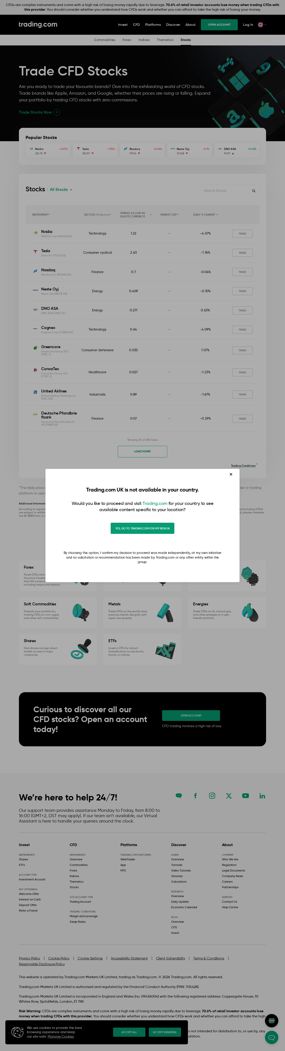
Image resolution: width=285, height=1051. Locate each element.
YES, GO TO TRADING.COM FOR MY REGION (142, 528)
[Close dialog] (231, 474)
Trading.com (154, 503)
